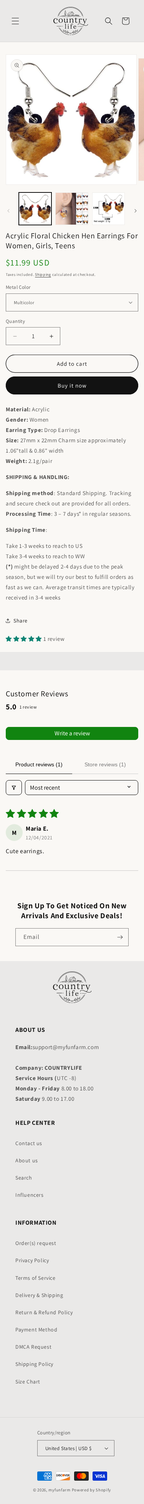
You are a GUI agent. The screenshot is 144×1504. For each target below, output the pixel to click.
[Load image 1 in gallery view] (35, 208)
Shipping (43, 274)
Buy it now (72, 385)
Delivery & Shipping (39, 1295)
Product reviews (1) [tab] (39, 764)
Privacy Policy (32, 1260)
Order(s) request (35, 1243)
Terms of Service (35, 1277)
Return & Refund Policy (44, 1312)
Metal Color (18, 287)
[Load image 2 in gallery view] (71, 208)
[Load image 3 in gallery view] (108, 208)
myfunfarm (59, 1490)
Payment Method (36, 1329)
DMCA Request (33, 1346)
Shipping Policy (34, 1364)
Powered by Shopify (91, 1490)
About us (26, 1160)
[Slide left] (8, 210)
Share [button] (20, 620)
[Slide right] (135, 210)
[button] (15, 21)
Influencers (29, 1194)
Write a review (72, 733)
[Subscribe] (119, 937)
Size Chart (27, 1381)
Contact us (28, 1143)
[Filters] (14, 787)
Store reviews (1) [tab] (105, 764)
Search (23, 1177)
